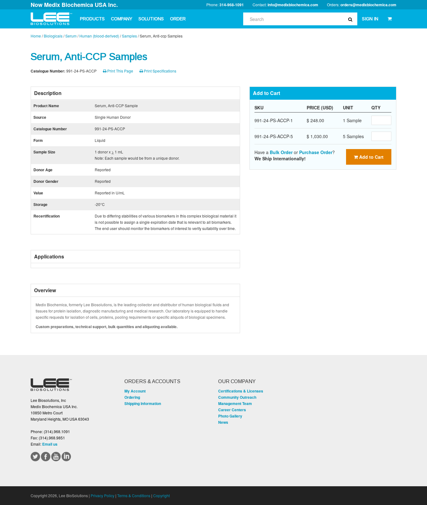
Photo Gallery (230, 416)
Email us (50, 444)
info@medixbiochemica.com (293, 5)
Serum (71, 35)
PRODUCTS (92, 18)
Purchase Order (315, 152)
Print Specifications (159, 70)
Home (36, 35)
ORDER (178, 18)
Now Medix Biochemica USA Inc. (74, 5)
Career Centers (232, 409)
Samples (129, 35)
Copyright (161, 495)
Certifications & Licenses (240, 391)
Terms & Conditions (133, 495)
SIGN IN (370, 18)
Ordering (132, 397)
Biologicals (53, 35)
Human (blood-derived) (99, 35)
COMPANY (121, 18)
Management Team (235, 403)
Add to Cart (371, 157)
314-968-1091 (231, 5)
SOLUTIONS (151, 18)
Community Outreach (237, 397)
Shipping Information (142, 403)
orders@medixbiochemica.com (368, 5)
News (223, 422)
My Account (135, 391)
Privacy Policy (102, 495)
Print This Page (119, 70)
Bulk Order (281, 152)
